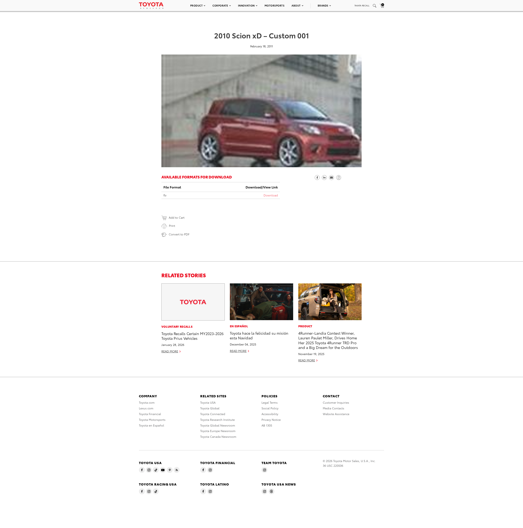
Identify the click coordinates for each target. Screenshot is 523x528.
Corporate (220, 5)
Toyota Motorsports (152, 420)
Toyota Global (209, 408)
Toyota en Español (151, 425)
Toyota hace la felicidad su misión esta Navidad (259, 335)
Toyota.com (147, 402)
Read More (169, 351)
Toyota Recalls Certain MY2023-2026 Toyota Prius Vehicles (192, 336)
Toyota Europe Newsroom (218, 431)
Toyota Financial (150, 414)
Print (172, 226)
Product (196, 5)
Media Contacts (333, 408)
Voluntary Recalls (176, 326)
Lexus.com (146, 408)
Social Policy (270, 408)
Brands (323, 5)
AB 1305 (267, 425)
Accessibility (270, 414)
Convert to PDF (179, 234)
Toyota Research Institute (217, 420)
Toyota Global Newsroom (217, 425)
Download (271, 195)
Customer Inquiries (336, 402)
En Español (239, 326)
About (296, 5)
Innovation (246, 5)
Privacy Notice (271, 420)
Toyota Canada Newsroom (218, 436)
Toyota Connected (212, 414)
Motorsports (275, 5)
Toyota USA (208, 402)
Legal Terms (270, 402)
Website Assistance (336, 414)
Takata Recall (361, 5)
